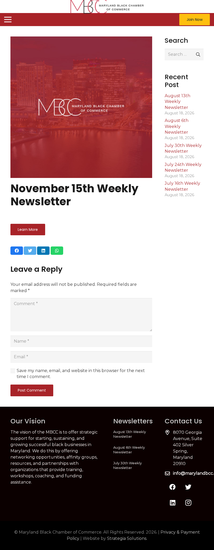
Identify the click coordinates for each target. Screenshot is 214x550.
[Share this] (16, 250)
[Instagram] (188, 502)
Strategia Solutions (126, 538)
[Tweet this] (30, 250)
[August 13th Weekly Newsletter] (132, 434)
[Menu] (8, 19)
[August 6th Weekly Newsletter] (132, 449)
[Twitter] (188, 487)
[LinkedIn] (172, 502)
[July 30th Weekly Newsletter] (132, 465)
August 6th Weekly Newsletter (176, 126)
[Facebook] (172, 487)
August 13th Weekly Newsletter (177, 101)
